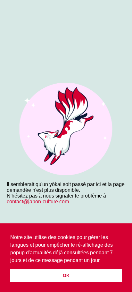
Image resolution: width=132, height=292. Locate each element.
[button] (103, 261)
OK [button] (66, 275)
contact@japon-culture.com (38, 201)
